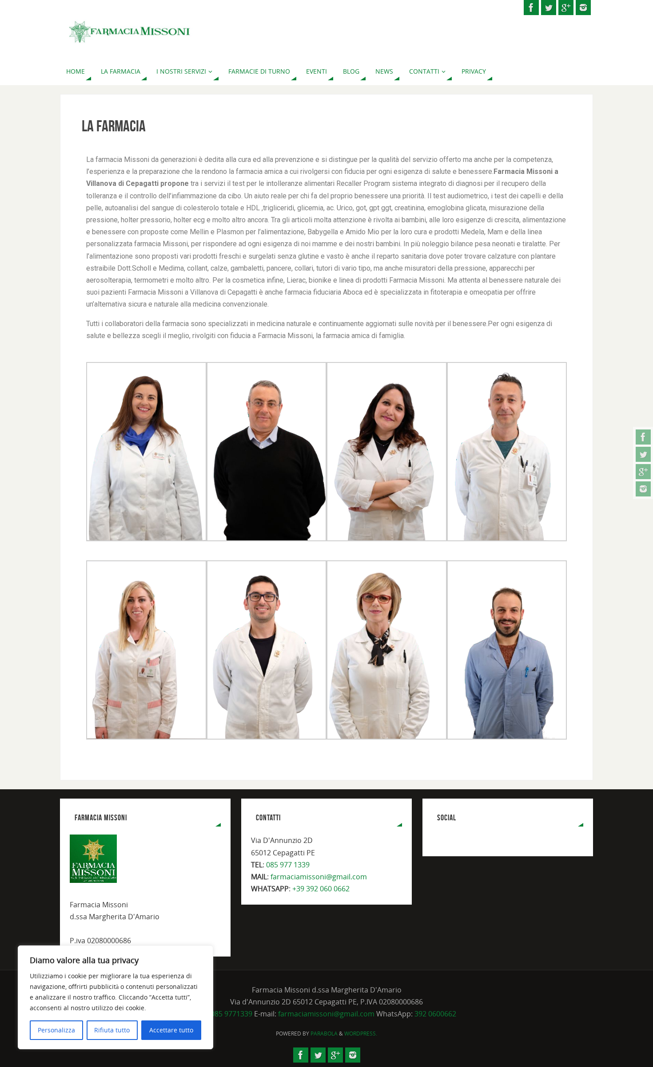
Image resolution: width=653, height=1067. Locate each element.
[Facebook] (643, 437)
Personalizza (56, 1030)
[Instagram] (643, 488)
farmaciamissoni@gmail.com (319, 877)
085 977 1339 (288, 865)
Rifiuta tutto (112, 1030)
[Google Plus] (643, 471)
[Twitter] (643, 454)
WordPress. (360, 1033)
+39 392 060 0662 (321, 889)
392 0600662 (435, 1014)
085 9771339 (231, 1014)
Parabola (324, 1033)
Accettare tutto (171, 1030)
